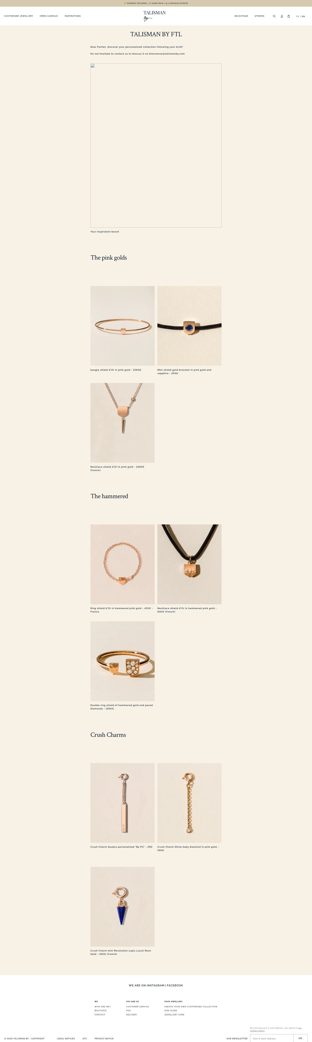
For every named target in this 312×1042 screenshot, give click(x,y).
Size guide (170, 1010)
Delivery (131, 1014)
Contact (100, 1014)
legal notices (66, 1038)
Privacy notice (104, 1038)
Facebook (175, 985)
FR (297, 16)
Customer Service (137, 1007)
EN (303, 16)
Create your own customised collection (190, 1007)
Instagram (156, 985)
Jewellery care (174, 1014)
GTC (85, 1038)
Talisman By (21, 1038)
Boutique (100, 1010)
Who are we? (103, 1007)
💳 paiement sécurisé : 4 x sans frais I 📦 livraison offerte (156, 3)
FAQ (128, 1010)
